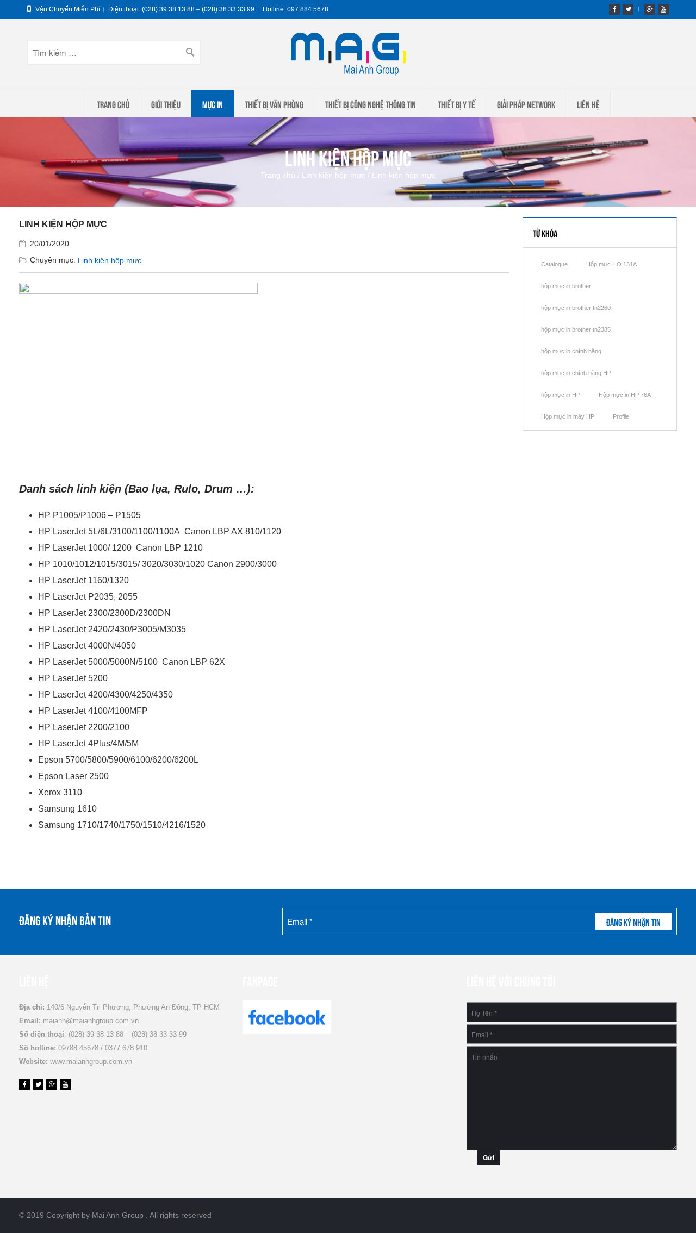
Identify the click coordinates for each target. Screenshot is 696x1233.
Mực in (212, 104)
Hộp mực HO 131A (611, 264)
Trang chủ (113, 104)
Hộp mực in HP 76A (625, 394)
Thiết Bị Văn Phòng (274, 104)
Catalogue (554, 264)
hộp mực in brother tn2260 (576, 307)
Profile (621, 416)
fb (614, 9)
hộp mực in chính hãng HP (576, 373)
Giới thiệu (166, 104)
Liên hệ (588, 104)
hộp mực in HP (560, 394)
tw (628, 9)
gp (649, 9)
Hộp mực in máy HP (567, 416)
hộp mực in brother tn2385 (576, 329)
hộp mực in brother (566, 286)
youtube (663, 9)
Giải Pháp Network (526, 104)
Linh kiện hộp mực (333, 175)
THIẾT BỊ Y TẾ (456, 104)
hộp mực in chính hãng (571, 351)
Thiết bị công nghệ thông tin (370, 104)
